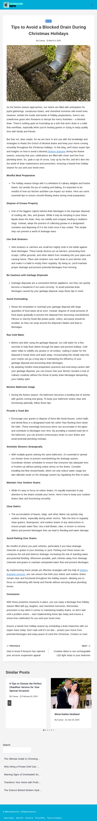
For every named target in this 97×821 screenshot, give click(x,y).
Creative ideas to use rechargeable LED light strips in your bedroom (72, 651)
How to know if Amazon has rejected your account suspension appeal (26, 651)
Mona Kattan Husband (67, 714)
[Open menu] (92, 5)
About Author (9, 818)
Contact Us (29, 818)
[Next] (87, 703)
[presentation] (71, 693)
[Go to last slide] (9, 703)
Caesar (42, 41)
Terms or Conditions (54, 818)
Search (6, 745)
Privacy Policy (40, 818)
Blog (48, 21)
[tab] (43, 730)
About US (19, 818)
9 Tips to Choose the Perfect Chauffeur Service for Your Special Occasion (25, 687)
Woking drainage (56, 151)
